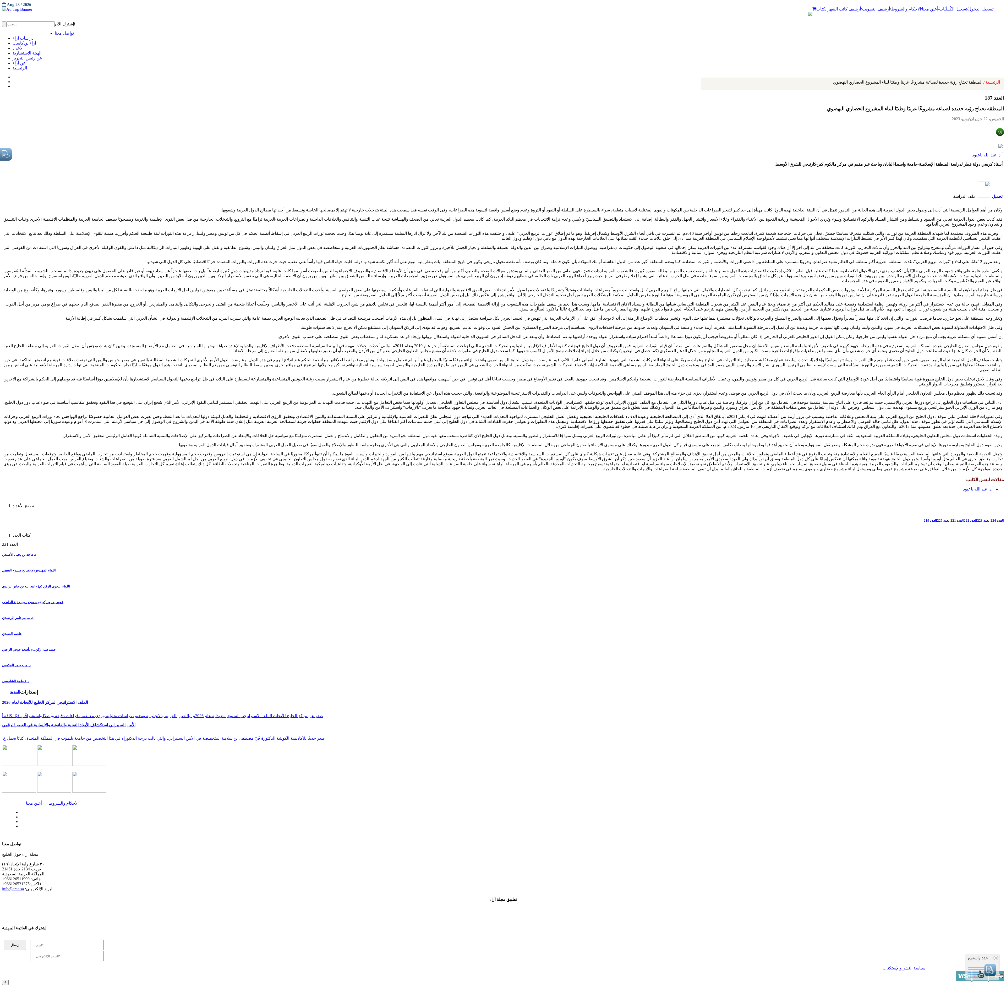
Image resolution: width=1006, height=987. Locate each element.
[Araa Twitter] (13, 80)
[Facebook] (12, 75)
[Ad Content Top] (503, 9)
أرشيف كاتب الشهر (844, 9)
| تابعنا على (276, 826)
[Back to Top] (5, 982)
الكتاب (822, 9)
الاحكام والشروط (906, 9)
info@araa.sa (13, 889)
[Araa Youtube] (13, 85)
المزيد (15, 691)
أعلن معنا (930, 9)
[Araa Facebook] (19, 811)
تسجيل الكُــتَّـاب (953, 9)
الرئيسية (916, 82)
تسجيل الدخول (980, 9)
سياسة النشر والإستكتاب (904, 968)
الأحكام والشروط (64, 803)
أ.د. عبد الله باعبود (987, 155)
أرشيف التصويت (876, 9)
